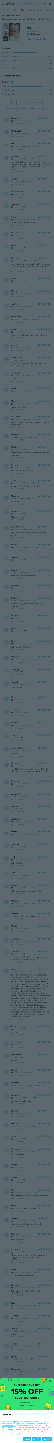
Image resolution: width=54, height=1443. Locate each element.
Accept (27, 1439)
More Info (47, 1439)
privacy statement (9, 1426)
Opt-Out (36, 1439)
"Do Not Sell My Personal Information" (20, 1434)
